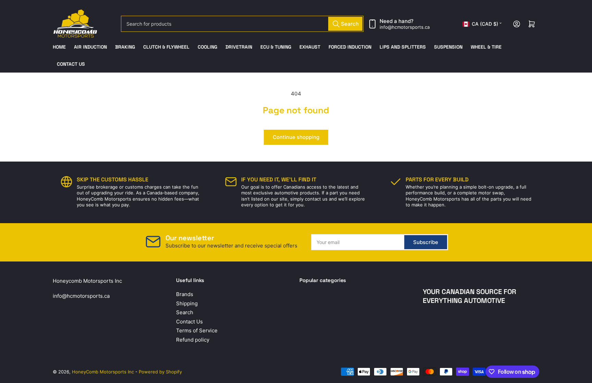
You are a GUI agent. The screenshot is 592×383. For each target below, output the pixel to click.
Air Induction (90, 47)
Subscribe (425, 242)
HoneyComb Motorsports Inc (103, 371)
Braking (125, 47)
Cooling (207, 47)
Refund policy (192, 339)
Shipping (187, 303)
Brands (184, 294)
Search (184, 312)
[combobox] (242, 24)
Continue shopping (296, 137)
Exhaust (309, 47)
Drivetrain (238, 47)
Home (59, 47)
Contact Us (71, 64)
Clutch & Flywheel (166, 47)
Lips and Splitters (403, 47)
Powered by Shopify (160, 371)
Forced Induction (350, 47)
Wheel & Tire (486, 47)
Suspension (448, 47)
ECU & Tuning (275, 47)
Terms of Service (197, 330)
